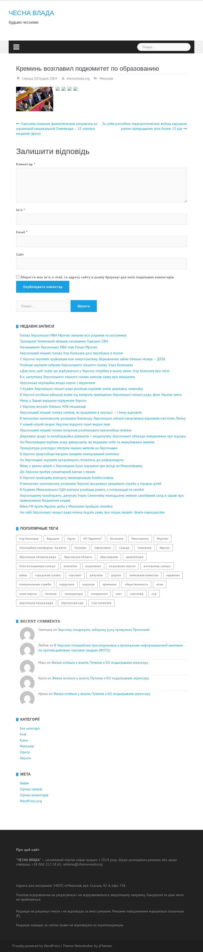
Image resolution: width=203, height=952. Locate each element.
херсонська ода (72, 603)
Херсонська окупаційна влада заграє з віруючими (57, 382)
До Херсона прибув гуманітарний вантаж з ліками (57, 471)
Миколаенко (140, 538)
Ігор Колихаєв (29, 538)
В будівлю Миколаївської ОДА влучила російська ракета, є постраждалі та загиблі (82, 489)
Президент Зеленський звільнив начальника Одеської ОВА (64, 341)
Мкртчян (162, 538)
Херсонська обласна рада (37, 557)
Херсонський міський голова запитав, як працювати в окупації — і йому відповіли (81, 412)
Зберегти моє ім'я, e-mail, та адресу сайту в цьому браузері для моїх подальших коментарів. (97, 277)
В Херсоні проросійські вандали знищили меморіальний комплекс (69, 454)
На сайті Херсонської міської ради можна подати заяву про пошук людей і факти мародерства (92, 512)
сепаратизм (99, 594)
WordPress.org (31, 801)
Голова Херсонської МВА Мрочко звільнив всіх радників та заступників (73, 335)
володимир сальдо (157, 566)
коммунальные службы (35, 584)
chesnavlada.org (78, 78)
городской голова (48, 575)
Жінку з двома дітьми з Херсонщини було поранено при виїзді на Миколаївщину (81, 466)
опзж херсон (28, 594)
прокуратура (74, 594)
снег (119, 594)
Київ (23, 734)
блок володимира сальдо (37, 566)
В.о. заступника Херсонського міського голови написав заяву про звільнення (77, 377)
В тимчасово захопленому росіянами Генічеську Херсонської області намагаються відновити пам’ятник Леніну (103, 418)
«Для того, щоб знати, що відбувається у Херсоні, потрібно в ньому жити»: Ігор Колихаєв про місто (95, 371)
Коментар (25, 164)
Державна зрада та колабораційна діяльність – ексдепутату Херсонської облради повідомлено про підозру (103, 436)
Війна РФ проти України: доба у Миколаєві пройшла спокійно (66, 506)
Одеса (25, 752)
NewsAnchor (84, 946)
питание (51, 594)
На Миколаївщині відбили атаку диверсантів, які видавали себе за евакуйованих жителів (87, 442)
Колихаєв (116, 538)
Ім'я (20, 210)
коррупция (66, 584)
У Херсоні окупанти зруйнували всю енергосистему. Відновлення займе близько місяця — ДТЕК (92, 359)
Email (21, 232)
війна (23, 575)
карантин (172, 575)
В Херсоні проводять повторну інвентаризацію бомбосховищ (66, 477)
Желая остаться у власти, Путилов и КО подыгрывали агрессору (99, 662)
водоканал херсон (122, 566)
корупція (88, 584)
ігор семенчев (101, 603)
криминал (110, 584)
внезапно (70, 566)
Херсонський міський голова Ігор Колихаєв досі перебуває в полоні (71, 353)
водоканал (93, 566)
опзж (159, 584)
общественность (136, 584)
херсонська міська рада (36, 603)
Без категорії (30, 728)
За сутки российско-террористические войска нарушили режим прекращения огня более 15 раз (144, 126)
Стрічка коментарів (34, 795)
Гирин (71, 538)
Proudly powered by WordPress (36, 946)
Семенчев (145, 548)
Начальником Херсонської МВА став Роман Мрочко (58, 347)
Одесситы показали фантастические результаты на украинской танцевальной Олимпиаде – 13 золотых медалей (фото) (56, 128)
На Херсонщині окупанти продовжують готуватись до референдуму (72, 460)
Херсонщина (109, 557)
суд (154, 594)
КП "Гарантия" (92, 538)
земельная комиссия (143, 575)
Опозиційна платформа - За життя (42, 548)
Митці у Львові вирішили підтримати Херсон (53, 400)
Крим (24, 740)
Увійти (24, 783)
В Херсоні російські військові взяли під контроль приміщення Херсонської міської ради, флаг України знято (101, 394)
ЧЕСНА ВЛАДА (31, 13)
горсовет (75, 575)
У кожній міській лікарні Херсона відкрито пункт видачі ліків (65, 424)
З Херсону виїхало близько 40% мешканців (53, 406)
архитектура (134, 557)
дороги (116, 575)
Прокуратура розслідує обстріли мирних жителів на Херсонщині (68, 448)
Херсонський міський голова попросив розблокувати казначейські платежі (75, 430)
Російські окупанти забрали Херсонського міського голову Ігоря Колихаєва (76, 365)
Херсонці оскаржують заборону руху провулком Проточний (103, 629)
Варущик (53, 538)
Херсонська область (78, 557)
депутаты (96, 575)
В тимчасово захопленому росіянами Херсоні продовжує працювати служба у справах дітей (90, 483)
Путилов (80, 548)
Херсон (165, 548)
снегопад (136, 594)
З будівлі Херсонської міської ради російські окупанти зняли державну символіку (81, 388)
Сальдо (124, 548)
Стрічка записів (31, 789)
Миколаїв (106, 78)
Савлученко (102, 548)
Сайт (20, 254)
